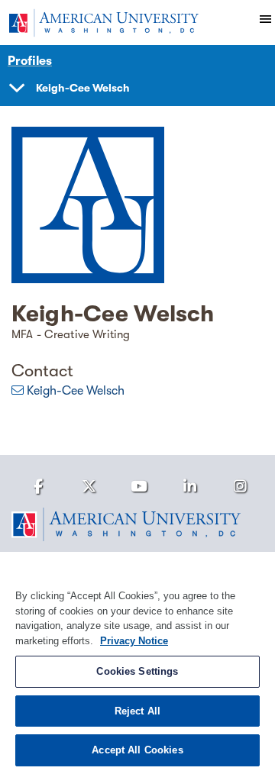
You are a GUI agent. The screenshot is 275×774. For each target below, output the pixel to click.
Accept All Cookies (137, 750)
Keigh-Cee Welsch (76, 391)
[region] (137, 663)
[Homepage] (137, 524)
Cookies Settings (137, 671)
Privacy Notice (134, 641)
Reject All (137, 711)
